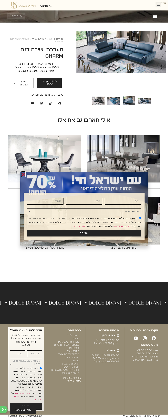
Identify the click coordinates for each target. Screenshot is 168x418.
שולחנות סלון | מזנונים (66, 345)
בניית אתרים (138, 367)
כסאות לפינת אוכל (68, 354)
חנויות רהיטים (71, 366)
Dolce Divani (56, 39)
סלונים (75, 338)
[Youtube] (136, 338)
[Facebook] (154, 338)
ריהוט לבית (72, 335)
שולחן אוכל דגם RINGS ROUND (44, 247)
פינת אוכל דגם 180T (123, 247)
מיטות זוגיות (72, 357)
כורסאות (74, 348)
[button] (158, 4)
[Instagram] (145, 338)
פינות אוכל (73, 351)
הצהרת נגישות (70, 373)
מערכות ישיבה (39, 39)
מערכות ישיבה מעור (67, 341)
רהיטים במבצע (70, 363)
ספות (76, 360)
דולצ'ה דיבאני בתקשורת (65, 370)
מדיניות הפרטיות (23, 393)
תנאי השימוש (80, 226)
